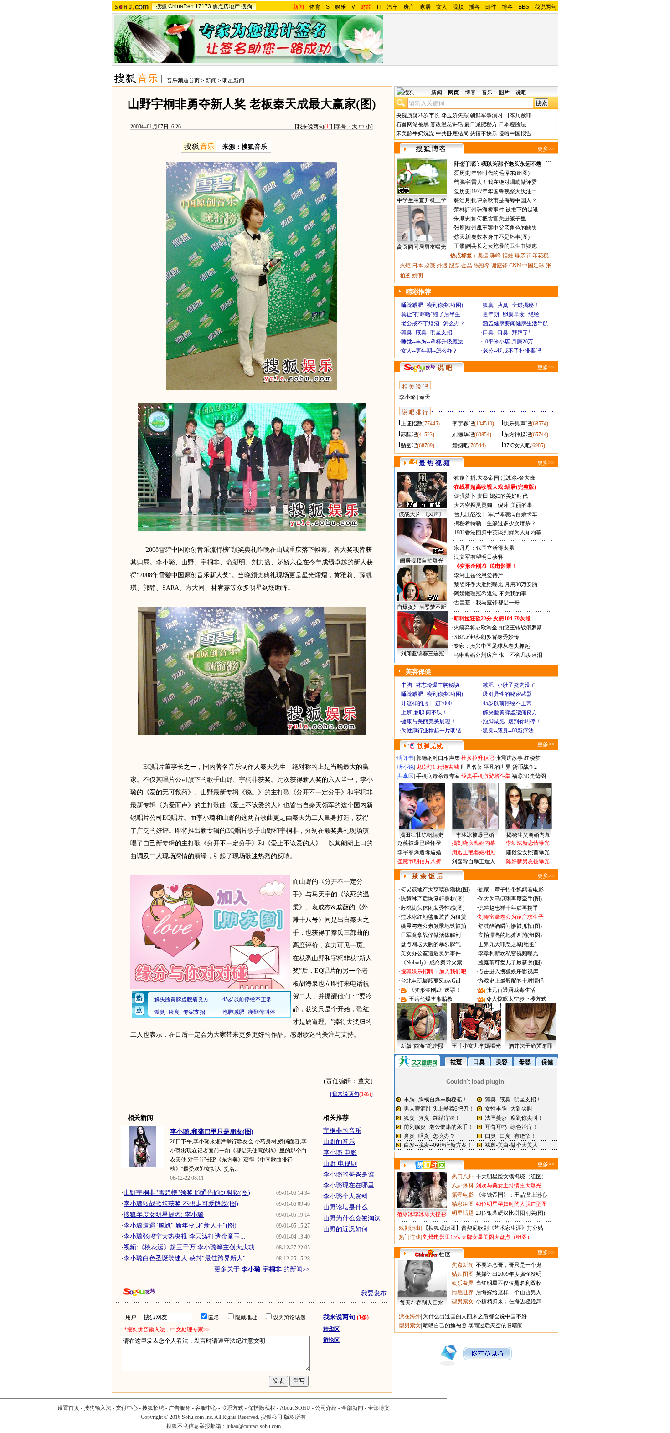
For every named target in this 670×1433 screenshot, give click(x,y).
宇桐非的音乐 (342, 1130)
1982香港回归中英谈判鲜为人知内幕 (497, 532)
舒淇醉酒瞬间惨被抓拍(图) (510, 926)
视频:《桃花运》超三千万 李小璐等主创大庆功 (189, 1247)
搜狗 (246, 6)
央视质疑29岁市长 (418, 115)
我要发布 (374, 1293)
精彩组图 (463, 1204)
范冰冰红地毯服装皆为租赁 (433, 917)
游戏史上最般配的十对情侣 (511, 981)
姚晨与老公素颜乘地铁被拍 (433, 926)
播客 (474, 7)
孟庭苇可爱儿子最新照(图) (510, 962)
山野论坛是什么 (345, 1207)
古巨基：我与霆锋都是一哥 (487, 602)
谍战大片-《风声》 (421, 514)
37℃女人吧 (517, 445)
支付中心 (127, 1408)
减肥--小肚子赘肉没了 (509, 685)
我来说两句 (310, 126)
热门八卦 (463, 1176)
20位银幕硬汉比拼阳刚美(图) (510, 1213)
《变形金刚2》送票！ (435, 990)
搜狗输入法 (97, 1408)
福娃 (507, 255)
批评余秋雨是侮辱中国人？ (504, 200)
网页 (453, 92)
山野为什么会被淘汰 (352, 1218)
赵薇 (429, 265)
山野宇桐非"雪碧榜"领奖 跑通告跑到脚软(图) (187, 1192)
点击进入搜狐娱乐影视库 (508, 971)
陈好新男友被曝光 (528, 861)
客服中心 (206, 1408)
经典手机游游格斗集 (485, 776)
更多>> (546, 149)
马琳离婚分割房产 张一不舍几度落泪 (498, 655)
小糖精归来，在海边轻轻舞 (508, 1301)
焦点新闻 (463, 1265)
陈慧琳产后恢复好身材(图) (432, 899)
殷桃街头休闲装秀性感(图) (432, 908)
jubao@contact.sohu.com (254, 1426)
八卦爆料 (463, 1185)
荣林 (459, 209)
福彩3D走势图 (529, 776)
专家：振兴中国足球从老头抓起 (492, 646)
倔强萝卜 (465, 496)
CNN (515, 265)
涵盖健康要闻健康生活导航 (515, 323)
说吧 (520, 92)
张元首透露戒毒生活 (511, 990)
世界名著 (471, 767)
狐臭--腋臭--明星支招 (426, 332)
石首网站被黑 (412, 124)
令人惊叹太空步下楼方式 (516, 999)
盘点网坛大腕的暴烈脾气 (431, 944)
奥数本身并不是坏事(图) (500, 237)
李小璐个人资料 (345, 1196)
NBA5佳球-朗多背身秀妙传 (486, 637)
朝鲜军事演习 (486, 115)
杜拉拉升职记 (477, 758)
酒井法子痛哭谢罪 (530, 1046)
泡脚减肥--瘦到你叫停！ (512, 721)
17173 (203, 6)
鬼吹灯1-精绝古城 (437, 767)
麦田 (482, 496)
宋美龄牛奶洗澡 (415, 133)
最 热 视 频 (434, 463)
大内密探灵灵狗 (473, 505)
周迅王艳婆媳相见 (473, 852)
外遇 (442, 265)
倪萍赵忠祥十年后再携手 (508, 908)
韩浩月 (462, 200)
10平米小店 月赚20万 (508, 341)
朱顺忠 (462, 218)
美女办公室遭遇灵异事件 (431, 953)
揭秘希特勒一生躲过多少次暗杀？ (495, 523)
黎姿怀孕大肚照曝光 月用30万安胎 (495, 584)
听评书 (405, 758)
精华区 (331, 1329)
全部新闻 (352, 1408)
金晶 (466, 265)
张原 (459, 228)
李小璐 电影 (340, 1152)
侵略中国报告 (515, 133)
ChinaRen (181, 6)
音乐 (487, 92)
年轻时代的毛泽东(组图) (500, 173)
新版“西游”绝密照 (422, 1046)
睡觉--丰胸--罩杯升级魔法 (432, 341)
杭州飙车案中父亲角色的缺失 (501, 228)
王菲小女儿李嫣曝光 (476, 1046)
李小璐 (407, 397)
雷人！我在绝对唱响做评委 (504, 182)
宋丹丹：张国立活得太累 (484, 548)
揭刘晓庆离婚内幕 (473, 843)
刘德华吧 (463, 434)
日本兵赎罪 (517, 115)
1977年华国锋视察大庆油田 (504, 191)
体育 (314, 7)
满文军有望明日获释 (478, 557)
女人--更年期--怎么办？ (429, 351)
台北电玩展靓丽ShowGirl (430, 981)
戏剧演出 (410, 1228)
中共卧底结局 (452, 133)
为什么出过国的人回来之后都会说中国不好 (475, 1316)
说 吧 (445, 367)
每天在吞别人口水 (421, 1303)
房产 (408, 7)
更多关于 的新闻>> (262, 1269)
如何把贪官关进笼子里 (498, 218)
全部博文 (379, 1408)
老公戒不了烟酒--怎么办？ (433, 323)
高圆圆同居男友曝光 (421, 247)
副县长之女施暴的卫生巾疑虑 (501, 246)
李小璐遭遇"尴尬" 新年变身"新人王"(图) (180, 1225)
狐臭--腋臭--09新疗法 (508, 730)
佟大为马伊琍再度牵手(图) (510, 899)
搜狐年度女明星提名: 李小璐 (164, 1214)
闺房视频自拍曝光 (421, 561)
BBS (523, 7)
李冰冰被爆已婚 (475, 835)
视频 (458, 7)
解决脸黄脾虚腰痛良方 (510, 712)
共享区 (405, 776)
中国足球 (533, 265)
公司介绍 (326, 1408)
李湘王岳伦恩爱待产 (478, 575)
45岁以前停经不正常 (507, 703)
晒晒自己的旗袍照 (445, 1325)
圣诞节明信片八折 (419, 861)
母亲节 (523, 255)
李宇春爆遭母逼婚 (419, 852)
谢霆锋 (499, 265)
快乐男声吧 (517, 423)
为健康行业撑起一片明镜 (431, 730)
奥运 (483, 255)
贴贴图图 (463, 1274)
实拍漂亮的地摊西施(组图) (510, 935)
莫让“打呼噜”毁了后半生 (430, 314)
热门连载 (410, 1237)
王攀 (459, 246)
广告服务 (180, 1408)
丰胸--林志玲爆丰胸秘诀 (430, 685)
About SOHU (295, 1408)
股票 (454, 265)
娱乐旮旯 (463, 1283)
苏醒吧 (409, 434)
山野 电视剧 (340, 1163)
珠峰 (495, 255)
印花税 (540, 255)
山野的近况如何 (345, 1229)
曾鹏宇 (462, 182)
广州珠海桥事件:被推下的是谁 (502, 209)
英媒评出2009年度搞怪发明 (508, 1274)
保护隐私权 (261, 1408)
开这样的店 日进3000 (426, 703)
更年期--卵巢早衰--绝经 (511, 314)
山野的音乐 (339, 1141)
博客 (507, 7)
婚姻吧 (460, 445)
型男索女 (463, 1301)
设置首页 (68, 1408)
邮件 (490, 7)
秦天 (424, 397)
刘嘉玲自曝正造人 (473, 861)
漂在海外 (410, 1316)
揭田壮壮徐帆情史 (421, 835)
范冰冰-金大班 (517, 478)
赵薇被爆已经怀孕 (419, 843)
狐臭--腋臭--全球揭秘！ (511, 305)
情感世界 (463, 1292)
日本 (417, 265)
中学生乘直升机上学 (421, 200)
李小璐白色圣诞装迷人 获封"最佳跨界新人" (185, 1258)
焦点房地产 (226, 6)
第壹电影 (463, 1195)
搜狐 (161, 6)
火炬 (405, 265)
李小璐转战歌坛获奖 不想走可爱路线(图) (181, 1203)
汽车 (392, 7)
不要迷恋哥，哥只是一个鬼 (508, 1265)
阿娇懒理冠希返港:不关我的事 (490, 593)
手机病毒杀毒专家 (438, 776)
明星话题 (463, 1213)
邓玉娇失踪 (455, 115)
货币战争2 (524, 767)
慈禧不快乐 (483, 133)
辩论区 (331, 1340)
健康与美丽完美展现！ (428, 721)
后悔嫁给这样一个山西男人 (508, 1292)
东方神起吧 (517, 434)
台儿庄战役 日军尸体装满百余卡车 (495, 514)
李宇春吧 (463, 423)
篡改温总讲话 (446, 124)
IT (379, 7)
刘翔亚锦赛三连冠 (422, 653)
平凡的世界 (497, 767)
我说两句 (546, 7)
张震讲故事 (509, 758)
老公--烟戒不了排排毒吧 (512, 351)
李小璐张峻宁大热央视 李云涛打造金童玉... (185, 1236)
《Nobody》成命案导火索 (431, 962)
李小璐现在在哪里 (348, 1185)
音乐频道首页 (183, 80)
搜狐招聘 (153, 1408)
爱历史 (462, 173)
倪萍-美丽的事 (515, 505)
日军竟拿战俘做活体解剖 (431, 935)
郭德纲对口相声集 (438, 758)
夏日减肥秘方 (480, 124)
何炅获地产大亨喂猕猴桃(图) (435, 889)
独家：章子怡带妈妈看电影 (511, 889)
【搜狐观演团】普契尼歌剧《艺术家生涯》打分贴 (483, 1228)
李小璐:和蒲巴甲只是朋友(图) (211, 1131)
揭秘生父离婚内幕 (528, 835)
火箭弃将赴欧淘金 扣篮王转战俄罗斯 (498, 627)
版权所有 (295, 1417)
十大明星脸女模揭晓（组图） (511, 1176)
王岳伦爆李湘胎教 (431, 999)
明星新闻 (233, 80)
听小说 (405, 767)
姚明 (417, 275)
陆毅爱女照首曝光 (528, 852)
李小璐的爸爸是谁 (348, 1174)
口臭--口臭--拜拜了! (506, 332)
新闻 (211, 80)
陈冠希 (482, 265)
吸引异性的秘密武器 (507, 694)
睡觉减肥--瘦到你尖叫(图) (432, 305)
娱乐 (340, 7)
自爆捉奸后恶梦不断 (421, 607)
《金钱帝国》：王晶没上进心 (511, 1195)
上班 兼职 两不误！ (424, 712)
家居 (425, 7)
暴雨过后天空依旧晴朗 (495, 1325)
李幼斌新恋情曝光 (528, 843)
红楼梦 (532, 758)
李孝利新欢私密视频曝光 (508, 953)
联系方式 (232, 1408)
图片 (504, 92)
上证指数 (412, 423)
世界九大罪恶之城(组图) (507, 944)
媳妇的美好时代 (509, 496)
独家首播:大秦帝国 (476, 478)
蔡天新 (462, 237)
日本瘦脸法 (512, 124)
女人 (441, 7)
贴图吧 (409, 445)
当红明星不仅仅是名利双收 (508, 1283)
